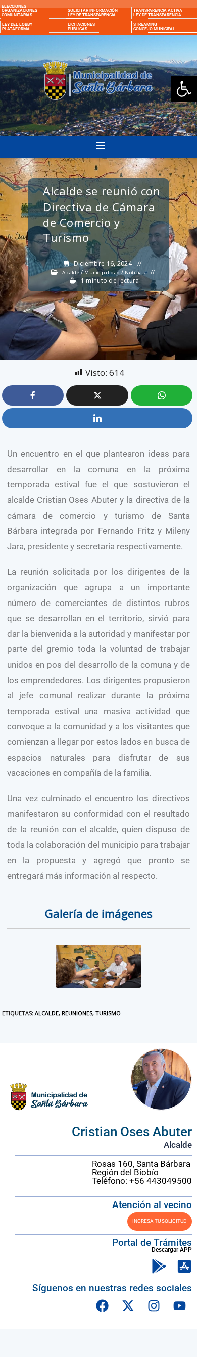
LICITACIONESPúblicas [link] (81, 26)
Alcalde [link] (70, 272)
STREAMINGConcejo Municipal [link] (154, 26)
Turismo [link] (108, 1013)
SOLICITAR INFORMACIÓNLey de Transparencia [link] (93, 12)
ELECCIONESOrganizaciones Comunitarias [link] (19, 10)
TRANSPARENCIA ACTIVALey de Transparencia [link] (157, 12)
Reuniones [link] (77, 1013)
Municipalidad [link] (102, 272)
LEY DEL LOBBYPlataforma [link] (17, 26)
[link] (184, 89)
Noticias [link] (134, 272)
